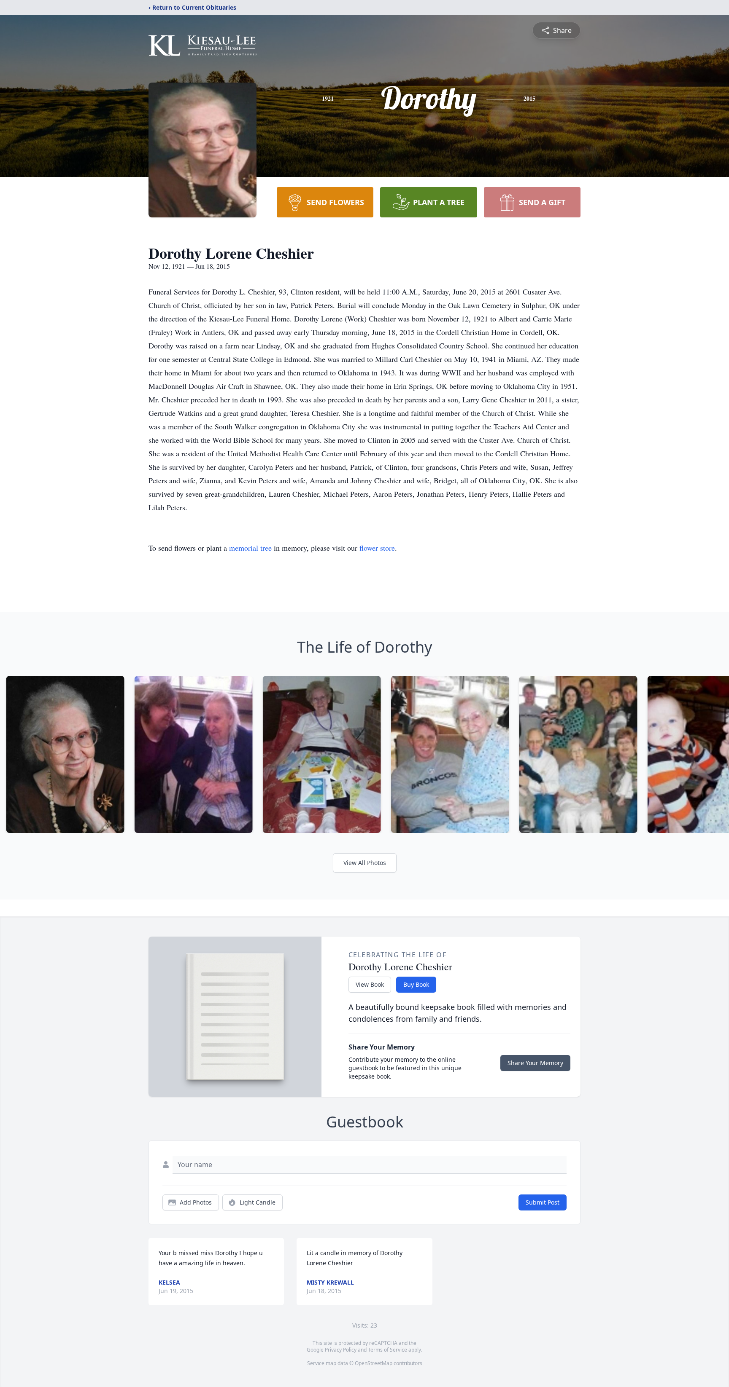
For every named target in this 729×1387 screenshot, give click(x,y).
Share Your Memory (535, 1063)
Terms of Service (387, 1349)
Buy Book (416, 984)
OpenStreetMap (373, 1363)
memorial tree (250, 548)
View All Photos (364, 863)
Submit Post (542, 1202)
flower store (377, 548)
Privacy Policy (340, 1349)
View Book (370, 984)
